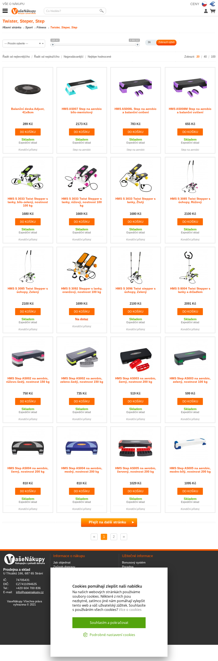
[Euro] (212, 4)
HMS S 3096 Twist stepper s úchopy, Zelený (136, 290)
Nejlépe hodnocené (99, 56)
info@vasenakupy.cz (30, 592)
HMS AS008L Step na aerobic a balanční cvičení (135, 110)
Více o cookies (130, 609)
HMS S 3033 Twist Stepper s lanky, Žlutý (135, 200)
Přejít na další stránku (107, 522)
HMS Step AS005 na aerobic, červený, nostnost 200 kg (135, 469)
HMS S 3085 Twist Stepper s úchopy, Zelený (28, 290)
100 (213, 56)
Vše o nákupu (13, 4)
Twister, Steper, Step (63, 27)
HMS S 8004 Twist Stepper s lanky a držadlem (190, 290)
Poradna (127, 566)
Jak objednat (61, 562)
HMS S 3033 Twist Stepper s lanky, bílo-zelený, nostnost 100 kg (28, 202)
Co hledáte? (53, 11)
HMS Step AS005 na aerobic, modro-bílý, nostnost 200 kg (190, 469)
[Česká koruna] (204, 4)
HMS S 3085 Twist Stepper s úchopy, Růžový (190, 200)
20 (197, 56)
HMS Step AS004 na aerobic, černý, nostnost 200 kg (27, 469)
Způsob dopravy (64, 566)
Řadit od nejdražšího (46, 56)
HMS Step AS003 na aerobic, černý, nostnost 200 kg (135, 380)
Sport (29, 27)
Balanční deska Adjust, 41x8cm (27, 110)
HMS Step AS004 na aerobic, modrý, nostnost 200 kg (81, 469)
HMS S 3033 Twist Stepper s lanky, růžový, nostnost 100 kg (82, 202)
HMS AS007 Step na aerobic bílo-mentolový (82, 110)
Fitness (41, 27)
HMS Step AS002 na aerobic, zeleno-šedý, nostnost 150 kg (81, 380)
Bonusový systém (134, 562)
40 (205, 56)
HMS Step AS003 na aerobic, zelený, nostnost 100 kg (190, 380)
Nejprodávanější (73, 56)
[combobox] (24, 43)
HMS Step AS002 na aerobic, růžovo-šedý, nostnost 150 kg (28, 380)
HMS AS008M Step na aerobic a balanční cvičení (190, 110)
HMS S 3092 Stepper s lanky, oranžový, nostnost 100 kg (81, 290)
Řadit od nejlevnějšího (16, 56)
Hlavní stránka (12, 27)
